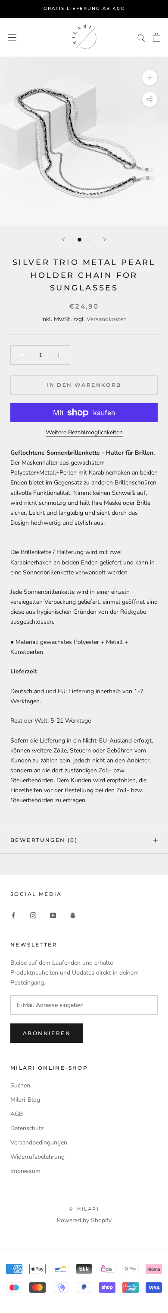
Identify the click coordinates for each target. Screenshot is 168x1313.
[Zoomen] (149, 77)
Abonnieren (47, 1033)
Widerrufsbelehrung (37, 1157)
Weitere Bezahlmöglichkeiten (84, 432)
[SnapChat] (73, 915)
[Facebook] (13, 915)
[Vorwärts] (104, 239)
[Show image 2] (88, 240)
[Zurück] (63, 239)
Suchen (20, 1085)
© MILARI (84, 1209)
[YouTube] (53, 915)
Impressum (25, 1171)
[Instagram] (33, 915)
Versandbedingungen (38, 1142)
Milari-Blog (25, 1100)
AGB (16, 1114)
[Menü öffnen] (12, 37)
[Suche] (141, 37)
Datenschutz (27, 1128)
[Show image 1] (79, 240)
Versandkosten (107, 319)
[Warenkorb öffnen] (156, 37)
